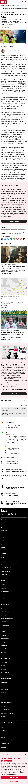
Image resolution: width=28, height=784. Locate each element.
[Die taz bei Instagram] (15, 514)
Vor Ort (3, 686)
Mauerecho (4, 645)
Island (2, 557)
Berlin (2, 540)
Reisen (2, 727)
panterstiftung (4, 621)
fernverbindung (5, 638)
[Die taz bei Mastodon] (9, 514)
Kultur (2, 534)
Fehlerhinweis (18, 233)
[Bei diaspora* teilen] (17, 239)
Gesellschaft (4, 530)
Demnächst (4, 682)
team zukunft (4, 662)
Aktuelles (3, 584)
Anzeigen (3, 737)
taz (4, 510)
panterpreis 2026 (5, 625)
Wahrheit (3, 547)
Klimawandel (4, 574)
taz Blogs (3, 706)
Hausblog (3, 588)
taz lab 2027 (4, 696)
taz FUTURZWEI (5, 710)
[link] (2, 5)
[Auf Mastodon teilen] (5, 239)
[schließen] (25, 754)
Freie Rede (3, 648)
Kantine (3, 730)
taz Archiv (3, 716)
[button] (26, 2)
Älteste (25, 400)
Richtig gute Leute (5, 571)
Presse (2, 598)
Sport (2, 537)
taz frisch (3, 665)
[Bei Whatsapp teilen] (14, 239)
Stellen (2, 594)
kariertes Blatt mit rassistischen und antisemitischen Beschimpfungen (13, 119)
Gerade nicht (20, 754)
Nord (2, 544)
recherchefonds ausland (7, 618)
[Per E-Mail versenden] (2, 239)
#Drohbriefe (14, 229)
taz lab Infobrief (5, 672)
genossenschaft (5, 611)
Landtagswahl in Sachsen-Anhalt (9, 561)
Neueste (21, 400)
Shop (2, 733)
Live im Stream (4, 689)
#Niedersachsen (21, 229)
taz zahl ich (3, 615)
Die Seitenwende (5, 591)
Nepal (2, 564)
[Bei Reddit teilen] (21, 239)
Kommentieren (10, 233)
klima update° (4, 642)
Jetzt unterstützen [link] (14, 221)
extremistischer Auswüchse (8, 173)
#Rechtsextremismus (5, 229)
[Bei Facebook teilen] (11, 239)
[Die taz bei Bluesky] (12, 514)
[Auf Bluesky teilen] (8, 239)
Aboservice (4, 750)
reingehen (3, 652)
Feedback (3, 747)
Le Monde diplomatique (7, 713)
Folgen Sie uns (4, 514)
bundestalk (3, 635)
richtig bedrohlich (9, 130)
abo (2, 608)
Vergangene (4, 692)
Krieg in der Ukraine (6, 567)
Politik (2, 524)
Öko (2, 527)
